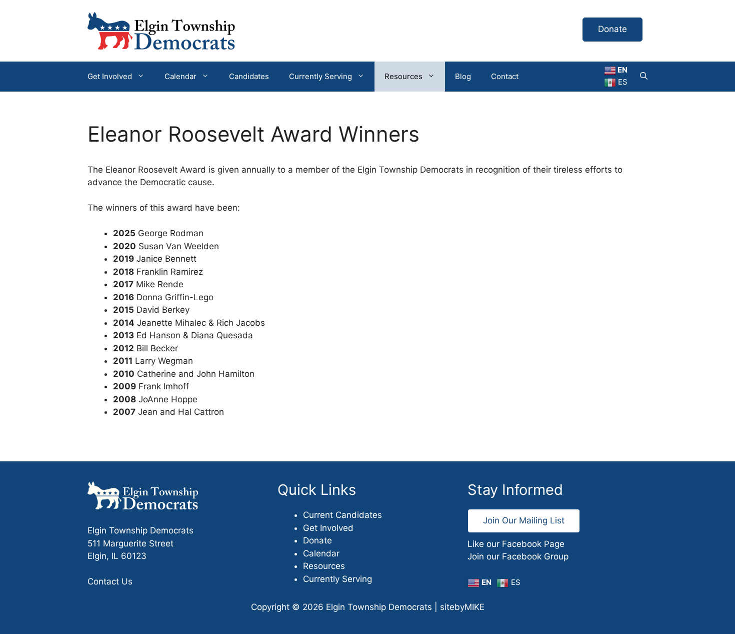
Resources (403, 76)
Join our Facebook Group (518, 556)
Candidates (249, 76)
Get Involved (110, 76)
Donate (612, 29)
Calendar (180, 76)
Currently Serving (320, 76)
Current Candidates (342, 515)
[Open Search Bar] (644, 77)
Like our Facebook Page (516, 544)
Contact (504, 76)
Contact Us (110, 581)
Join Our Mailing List (523, 520)
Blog (463, 76)
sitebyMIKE (462, 607)
